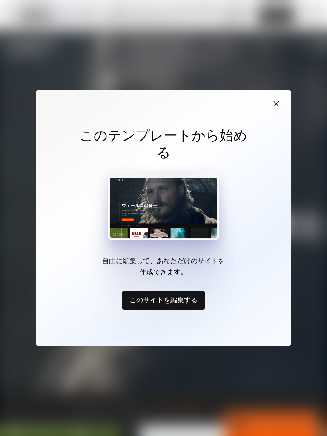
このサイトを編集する (163, 299)
